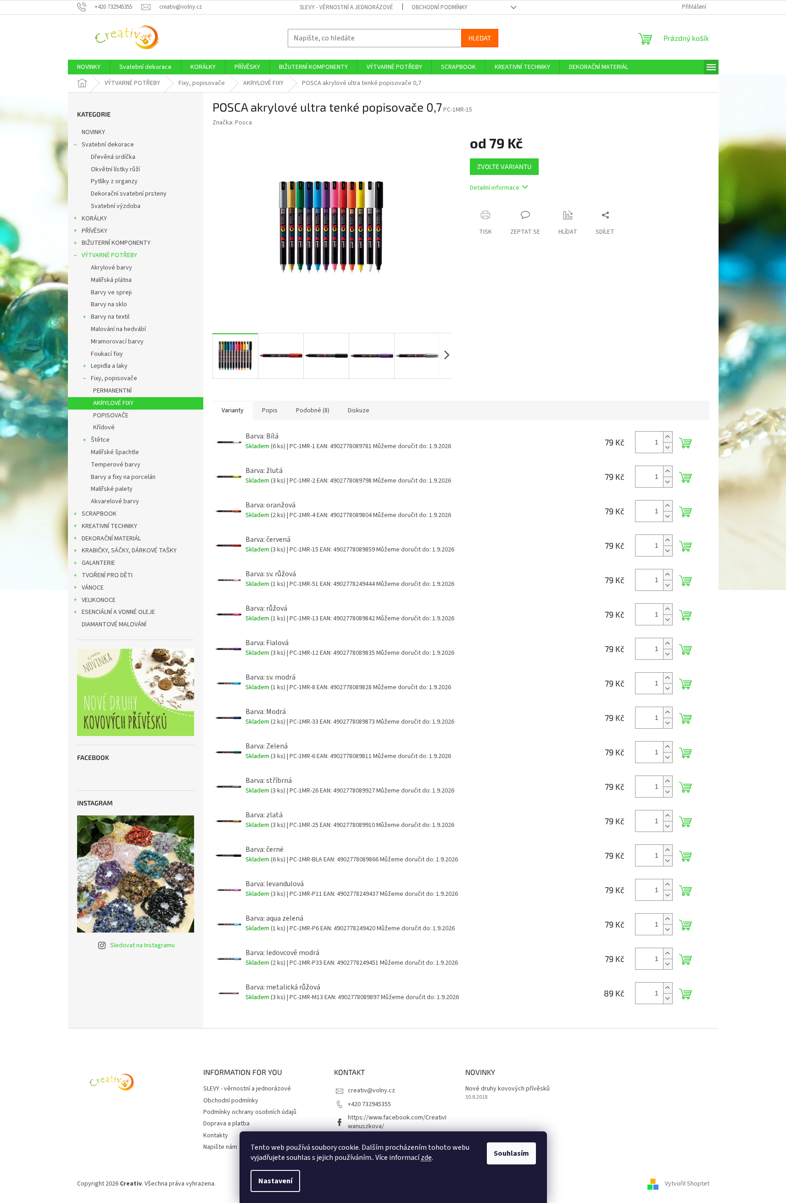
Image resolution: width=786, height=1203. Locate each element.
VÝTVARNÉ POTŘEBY (109, 255)
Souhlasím (511, 1153)
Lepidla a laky (109, 366)
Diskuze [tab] (358, 410)
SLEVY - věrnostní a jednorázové (346, 7)
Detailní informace (494, 187)
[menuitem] (89, 67)
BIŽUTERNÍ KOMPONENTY (116, 242)
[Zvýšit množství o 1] (667, 437)
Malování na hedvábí (118, 329)
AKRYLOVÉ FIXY (113, 403)
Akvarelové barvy (115, 501)
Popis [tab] (270, 410)
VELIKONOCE (99, 600)
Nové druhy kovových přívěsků (507, 1089)
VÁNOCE (93, 587)
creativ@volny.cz (371, 1090)
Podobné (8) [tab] (312, 410)
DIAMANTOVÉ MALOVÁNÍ (114, 624)
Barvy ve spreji (111, 292)
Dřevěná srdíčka (113, 157)
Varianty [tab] (233, 410)
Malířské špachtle (115, 452)
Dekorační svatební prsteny (129, 193)
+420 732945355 (369, 1104)
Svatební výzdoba (115, 206)
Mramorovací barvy (117, 341)
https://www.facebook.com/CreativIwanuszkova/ (397, 1122)
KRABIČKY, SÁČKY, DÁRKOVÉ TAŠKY (129, 550)
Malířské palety (112, 489)
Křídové (104, 427)
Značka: (232, 122)
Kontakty (215, 1135)
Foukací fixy (107, 354)
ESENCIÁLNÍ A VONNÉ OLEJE (118, 612)
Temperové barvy (115, 464)
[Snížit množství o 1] (667, 447)
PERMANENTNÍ (112, 390)
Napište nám (220, 1147)
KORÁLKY (94, 218)
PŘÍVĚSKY (94, 231)
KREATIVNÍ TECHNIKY (109, 526)
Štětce (100, 439)
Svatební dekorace (108, 144)
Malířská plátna (111, 280)
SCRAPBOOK (99, 513)
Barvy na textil (110, 316)
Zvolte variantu (504, 166)
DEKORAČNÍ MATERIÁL (111, 538)
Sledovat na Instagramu (142, 945)
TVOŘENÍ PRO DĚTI (107, 575)
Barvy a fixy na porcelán (123, 477)
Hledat (479, 38)
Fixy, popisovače (114, 378)
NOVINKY (93, 132)
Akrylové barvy (111, 267)
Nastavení (275, 1181)
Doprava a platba (226, 1123)
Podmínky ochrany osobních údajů (249, 1112)
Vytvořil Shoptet (687, 1184)
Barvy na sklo (109, 304)
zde (426, 1157)
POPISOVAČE (110, 415)
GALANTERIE (98, 563)
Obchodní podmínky (440, 7)
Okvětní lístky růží (115, 169)
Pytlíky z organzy (114, 181)
